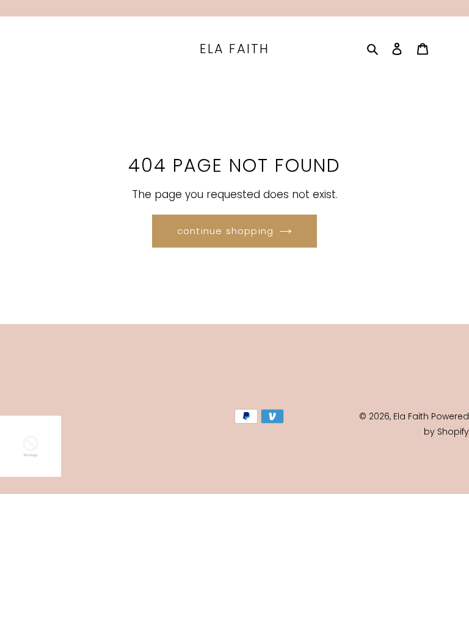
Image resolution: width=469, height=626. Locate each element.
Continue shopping (225, 230)
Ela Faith (234, 48)
